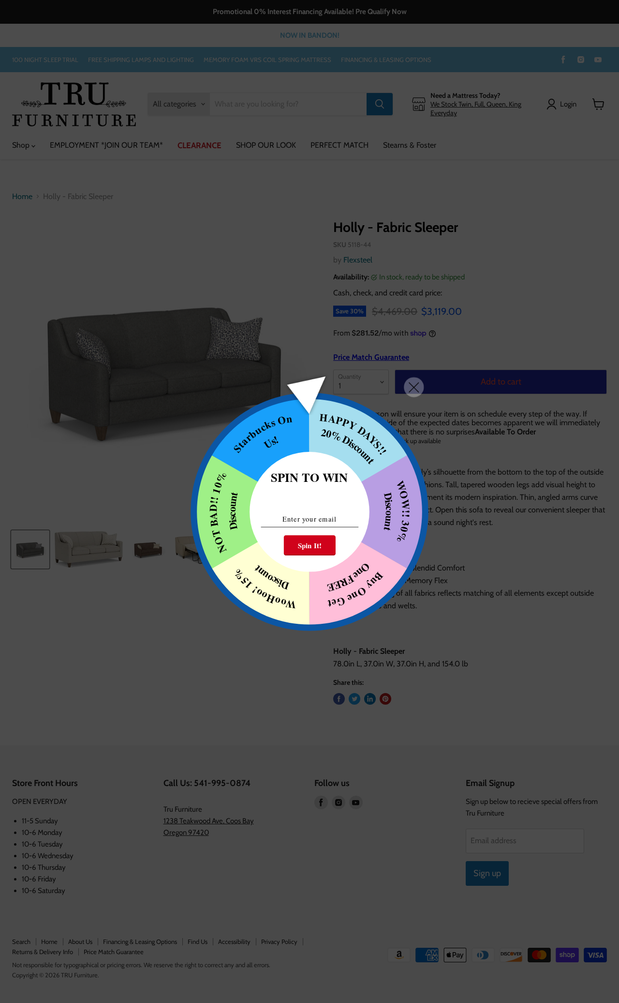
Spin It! (310, 545)
